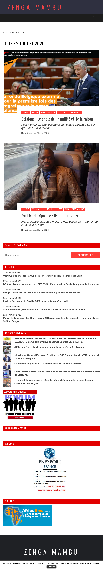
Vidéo (67, 209)
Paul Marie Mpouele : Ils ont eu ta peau (50, 216)
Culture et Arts (48, 112)
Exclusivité (62, 112)
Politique (48, 209)
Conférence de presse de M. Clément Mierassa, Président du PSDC (48, 363)
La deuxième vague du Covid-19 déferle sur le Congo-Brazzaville (36, 301)
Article (35, 112)
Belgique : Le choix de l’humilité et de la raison (57, 119)
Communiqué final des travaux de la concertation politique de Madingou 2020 (42, 275)
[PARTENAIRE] (51, 470)
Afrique (26, 112)
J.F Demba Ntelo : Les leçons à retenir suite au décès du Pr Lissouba (49, 347)
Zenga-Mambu (35, 7)
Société (59, 209)
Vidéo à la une (78, 209)
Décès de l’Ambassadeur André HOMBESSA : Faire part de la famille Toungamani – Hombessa (51, 284)
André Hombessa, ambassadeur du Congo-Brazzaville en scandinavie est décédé (44, 309)
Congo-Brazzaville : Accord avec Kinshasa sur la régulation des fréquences (41, 292)
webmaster (29, 132)
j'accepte (51, 566)
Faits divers (76, 112)
